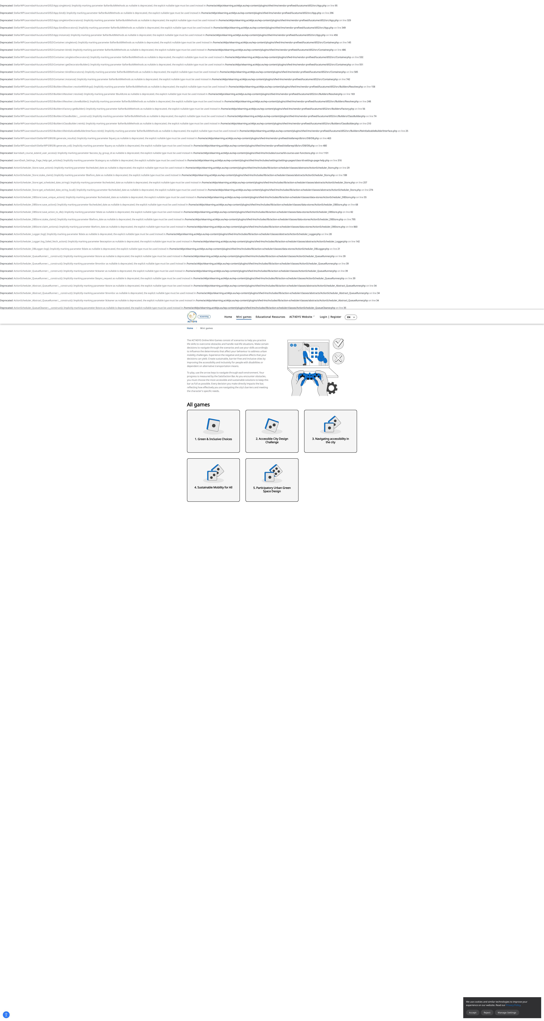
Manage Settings (507, 1012)
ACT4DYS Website (300, 316)
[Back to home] (199, 316)
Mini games (243, 316)
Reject (487, 1012)
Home (228, 316)
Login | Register (330, 316)
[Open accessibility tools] (6, 1014)
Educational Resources (270, 316)
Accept (472, 1012)
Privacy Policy (513, 1005)
